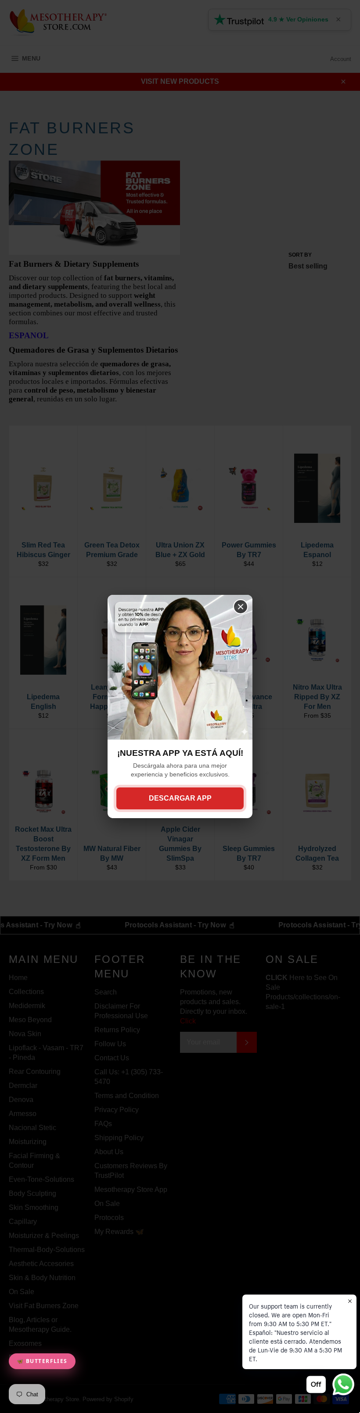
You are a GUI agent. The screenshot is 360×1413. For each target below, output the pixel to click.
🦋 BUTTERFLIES (42, 1361)
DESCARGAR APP (180, 798)
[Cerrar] (240, 606)
